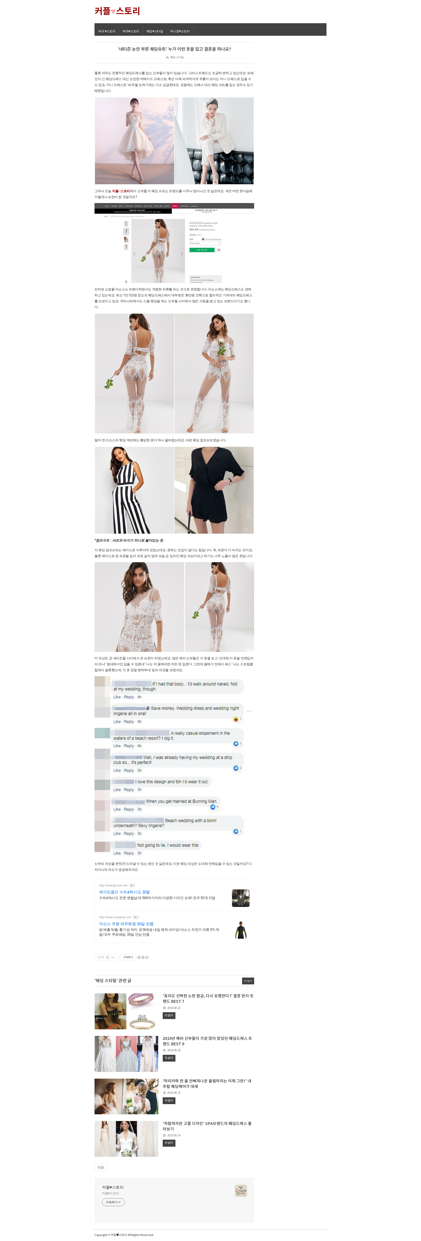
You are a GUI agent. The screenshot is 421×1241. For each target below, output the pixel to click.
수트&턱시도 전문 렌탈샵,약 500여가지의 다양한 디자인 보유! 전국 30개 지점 (157, 898)
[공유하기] (107, 957)
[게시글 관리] (113, 957)
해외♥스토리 (131, 31)
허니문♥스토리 (180, 31)
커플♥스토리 (113, 1187)
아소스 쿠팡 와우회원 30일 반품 (126, 924)
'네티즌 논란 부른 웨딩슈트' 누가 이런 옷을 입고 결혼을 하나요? (174, 49)
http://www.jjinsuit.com (113, 885)
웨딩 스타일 (177, 57)
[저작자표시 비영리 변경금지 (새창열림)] (143, 957)
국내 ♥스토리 (106, 31)
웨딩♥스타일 (154, 31)
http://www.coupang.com (115, 917)
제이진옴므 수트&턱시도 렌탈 (124, 892)
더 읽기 (169, 1015)
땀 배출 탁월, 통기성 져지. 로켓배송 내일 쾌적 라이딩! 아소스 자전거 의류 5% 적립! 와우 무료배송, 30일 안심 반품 (159, 932)
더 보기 (248, 980)
